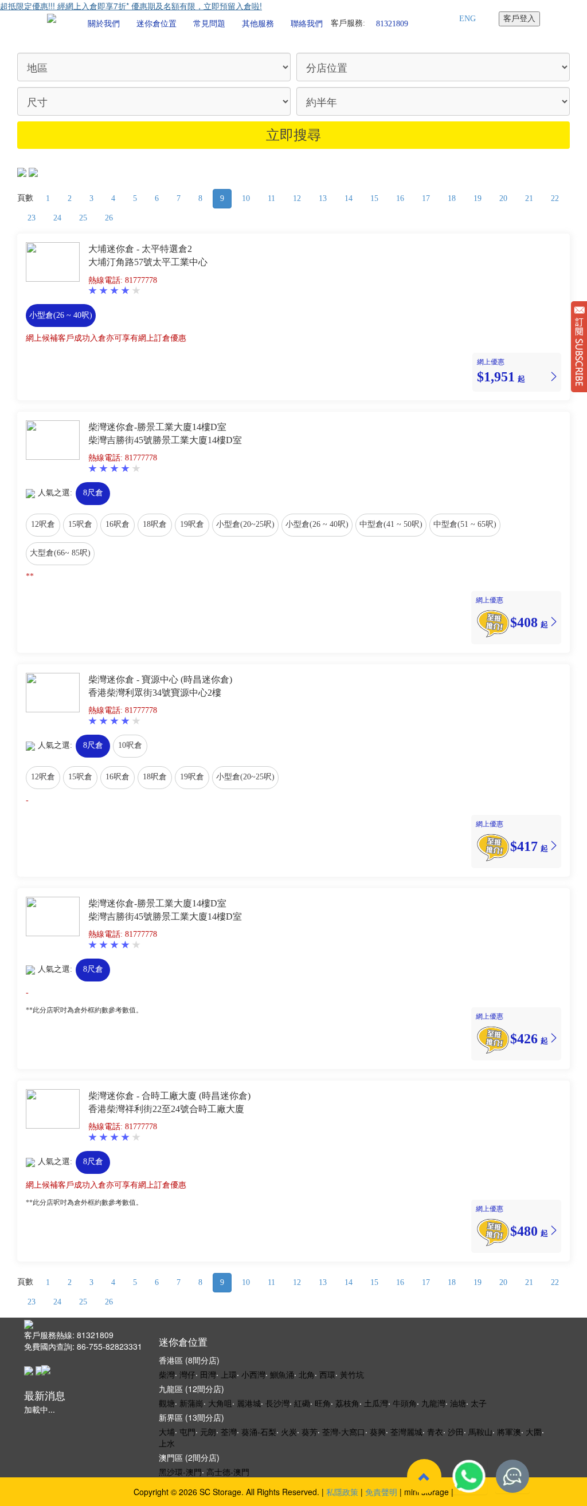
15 (374, 198)
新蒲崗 (191, 1403)
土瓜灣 (376, 1403)
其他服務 (258, 23)
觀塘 (167, 1403)
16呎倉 (117, 524)
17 (426, 198)
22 (555, 198)
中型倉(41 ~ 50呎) (390, 524)
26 (109, 218)
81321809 (392, 23)
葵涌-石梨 (258, 1431)
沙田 (456, 1431)
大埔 (167, 1431)
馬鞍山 (480, 1431)
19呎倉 (192, 524)
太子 (479, 1403)
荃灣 (229, 1431)
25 (83, 218)
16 (400, 198)
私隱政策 (342, 1491)
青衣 (435, 1431)
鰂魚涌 (282, 1374)
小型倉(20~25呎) (245, 524)
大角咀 (220, 1403)
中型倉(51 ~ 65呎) (464, 524)
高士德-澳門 (227, 1471)
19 (477, 198)
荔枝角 (347, 1403)
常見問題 (209, 23)
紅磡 (302, 1403)
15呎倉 (80, 524)
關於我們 (104, 23)
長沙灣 (277, 1403)
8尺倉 (93, 492)
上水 (167, 1443)
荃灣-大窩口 (343, 1431)
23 (32, 218)
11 (271, 198)
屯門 (187, 1431)
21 (529, 198)
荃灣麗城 (406, 1431)
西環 (327, 1374)
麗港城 (249, 1403)
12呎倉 (43, 524)
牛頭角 (405, 1403)
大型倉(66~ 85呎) (60, 553)
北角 (307, 1374)
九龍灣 (433, 1403)
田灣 (208, 1374)
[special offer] (493, 621)
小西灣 (253, 1374)
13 (323, 198)
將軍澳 (509, 1431)
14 (349, 198)
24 (57, 218)
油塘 (458, 1403)
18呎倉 (155, 524)
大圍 (534, 1431)
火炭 (289, 1431)
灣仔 (187, 1374)
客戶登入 (519, 18)
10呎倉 (130, 745)
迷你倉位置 (156, 23)
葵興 (378, 1431)
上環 (229, 1374)
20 (503, 198)
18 (452, 198)
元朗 (208, 1431)
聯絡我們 (307, 23)
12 (297, 198)
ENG (467, 18)
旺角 (323, 1403)
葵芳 (310, 1431)
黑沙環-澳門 (180, 1471)
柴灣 (167, 1374)
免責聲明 (381, 1491)
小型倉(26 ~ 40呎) (60, 315)
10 (246, 198)
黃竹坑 (352, 1374)
